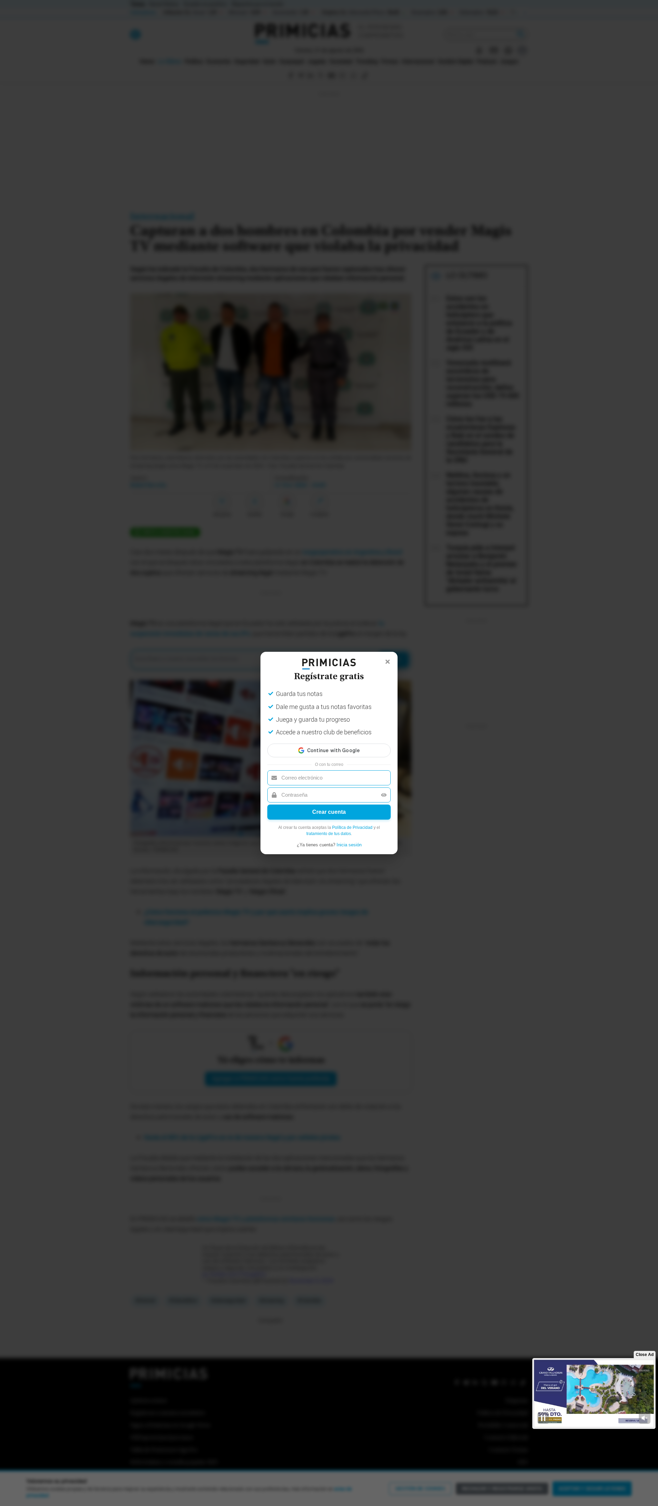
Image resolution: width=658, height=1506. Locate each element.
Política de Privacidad (352, 827)
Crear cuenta (329, 812)
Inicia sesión (349, 844)
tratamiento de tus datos (328, 833)
